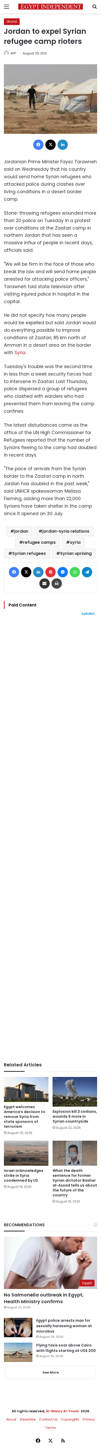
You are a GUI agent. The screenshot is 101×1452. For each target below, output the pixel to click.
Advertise (28, 1419)
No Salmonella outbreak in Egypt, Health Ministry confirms (44, 1298)
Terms (50, 1427)
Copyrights (70, 1419)
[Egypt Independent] (50, 7)
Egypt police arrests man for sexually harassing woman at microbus (64, 1326)
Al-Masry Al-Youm (62, 1411)
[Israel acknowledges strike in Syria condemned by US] (26, 1153)
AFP (13, 53)
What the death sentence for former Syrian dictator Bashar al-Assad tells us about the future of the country (75, 1183)
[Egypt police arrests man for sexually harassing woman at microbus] (18, 1327)
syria (75, 542)
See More (50, 1372)
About (11, 1419)
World (12, 21)
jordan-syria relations (65, 531)
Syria (20, 353)
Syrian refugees (29, 553)
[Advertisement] (50, 839)
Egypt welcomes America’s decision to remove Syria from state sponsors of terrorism (24, 1116)
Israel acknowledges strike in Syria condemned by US (23, 1175)
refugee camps (39, 542)
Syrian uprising (76, 553)
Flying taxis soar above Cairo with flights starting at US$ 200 (66, 1348)
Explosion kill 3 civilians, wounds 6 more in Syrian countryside (75, 1116)
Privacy (89, 1419)
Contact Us (48, 1419)
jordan (21, 531)
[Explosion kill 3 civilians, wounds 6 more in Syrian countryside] (75, 1092)
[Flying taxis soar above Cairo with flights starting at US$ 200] (18, 1352)
